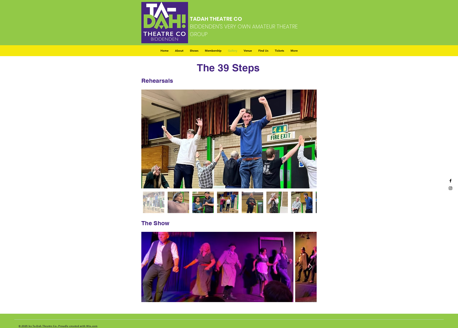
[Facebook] (450, 180)
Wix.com (92, 326)
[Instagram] (450, 188)
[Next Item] (310, 138)
